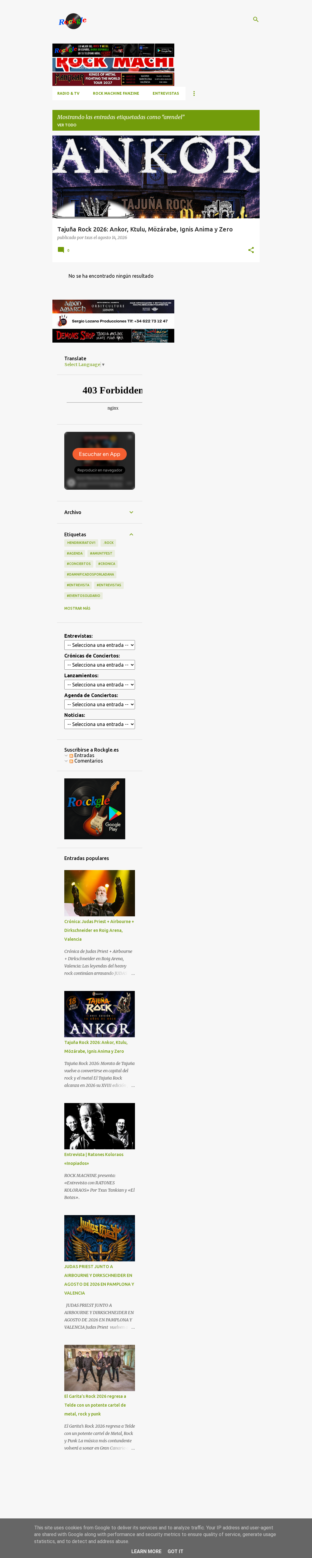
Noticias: (74, 715)
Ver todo (66, 125)
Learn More (146, 1551)
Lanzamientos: (81, 675)
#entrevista (78, 585)
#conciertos (79, 564)
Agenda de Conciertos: (91, 695)
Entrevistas (166, 93)
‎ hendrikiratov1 (81, 543)
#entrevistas (109, 585)
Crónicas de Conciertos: (92, 655)
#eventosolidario (83, 595)
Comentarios (88, 760)
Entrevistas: (78, 636)
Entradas (83, 755)
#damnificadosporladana (90, 574)
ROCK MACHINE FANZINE (116, 93)
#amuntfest (101, 553)
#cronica (106, 564)
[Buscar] (256, 19)
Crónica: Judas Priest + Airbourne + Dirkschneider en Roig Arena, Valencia (99, 930)
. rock (108, 543)
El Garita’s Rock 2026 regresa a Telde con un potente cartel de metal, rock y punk (95, 1405)
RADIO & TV (68, 93)
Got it (175, 1551)
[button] (251, 250)
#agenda (75, 553)
